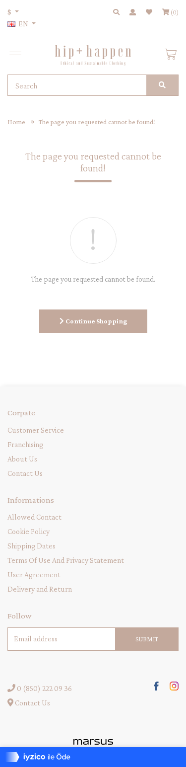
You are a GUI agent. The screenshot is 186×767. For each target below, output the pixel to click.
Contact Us (25, 473)
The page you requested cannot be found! (97, 122)
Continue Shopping (95, 321)
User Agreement (34, 574)
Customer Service (35, 430)
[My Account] (132, 12)
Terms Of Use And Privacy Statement (65, 560)
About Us (22, 459)
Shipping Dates (31, 545)
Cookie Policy (28, 531)
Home (16, 122)
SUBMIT (146, 639)
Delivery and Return (39, 589)
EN (23, 23)
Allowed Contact (34, 517)
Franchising (25, 444)
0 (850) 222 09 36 (43, 688)
